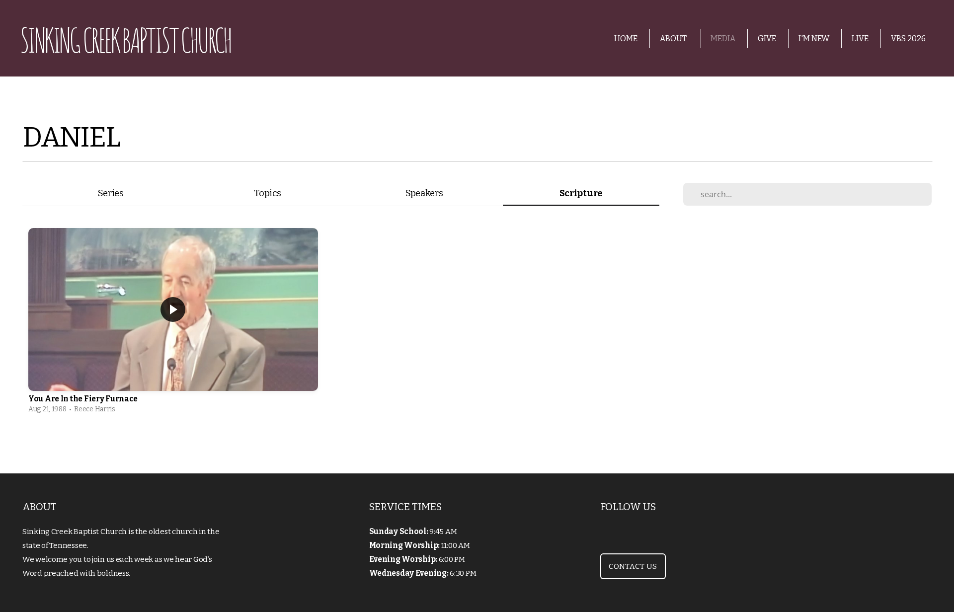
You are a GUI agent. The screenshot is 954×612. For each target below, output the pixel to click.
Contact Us (633, 566)
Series (111, 193)
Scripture (581, 193)
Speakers (424, 193)
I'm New (813, 38)
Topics (267, 193)
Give (767, 38)
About (674, 38)
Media (723, 38)
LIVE (860, 38)
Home (625, 38)
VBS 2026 (908, 38)
